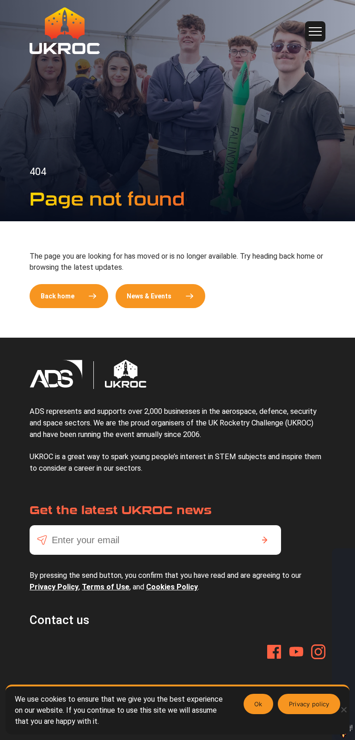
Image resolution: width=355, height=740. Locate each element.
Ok (258, 704)
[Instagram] (318, 651)
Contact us (59, 619)
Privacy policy (309, 704)
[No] (343, 709)
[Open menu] (315, 31)
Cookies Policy (172, 586)
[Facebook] (274, 651)
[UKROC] (65, 30)
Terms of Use (105, 586)
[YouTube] (296, 651)
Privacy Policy (54, 586)
